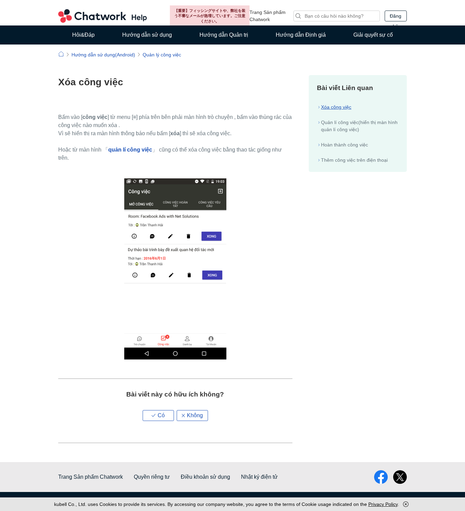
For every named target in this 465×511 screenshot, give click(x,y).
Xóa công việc (336, 107)
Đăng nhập (395, 17)
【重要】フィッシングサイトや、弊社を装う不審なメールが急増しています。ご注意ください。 (209, 15)
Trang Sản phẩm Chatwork (268, 16)
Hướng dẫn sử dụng (147, 35)
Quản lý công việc (162, 54)
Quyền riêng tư (152, 477)
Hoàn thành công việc (344, 144)
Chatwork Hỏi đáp (102, 16)
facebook (381, 477)
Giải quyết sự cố (373, 35)
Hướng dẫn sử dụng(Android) (103, 54)
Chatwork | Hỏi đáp (61, 53)
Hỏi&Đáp (83, 35)
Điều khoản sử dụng (205, 477)
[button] (158, 415)
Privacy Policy (383, 504)
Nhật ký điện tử (259, 477)
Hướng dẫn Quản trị (223, 35)
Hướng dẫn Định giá (301, 35)
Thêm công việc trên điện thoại (354, 160)
